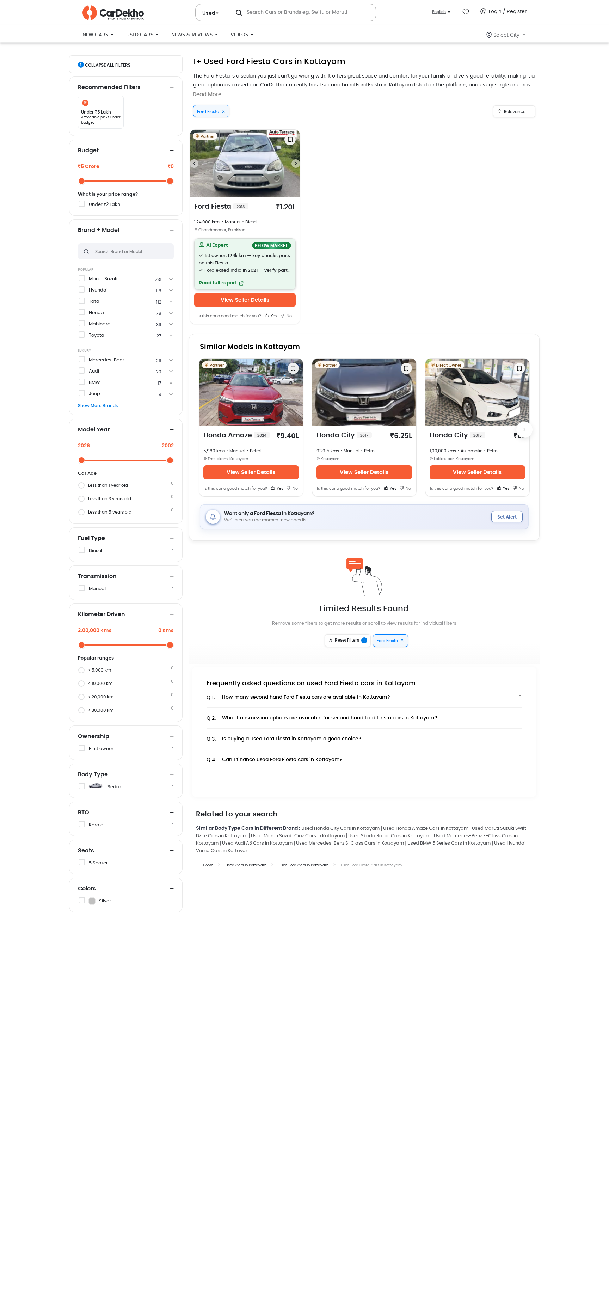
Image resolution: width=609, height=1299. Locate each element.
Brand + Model (98, 230)
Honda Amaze (234, 435)
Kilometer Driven (101, 614)
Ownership (93, 736)
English (439, 12)
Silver (105, 901)
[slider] (81, 181)
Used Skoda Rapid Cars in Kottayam (389, 836)
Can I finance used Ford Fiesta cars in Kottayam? (275, 759)
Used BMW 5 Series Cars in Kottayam (449, 843)
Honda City (342, 435)
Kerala (96, 825)
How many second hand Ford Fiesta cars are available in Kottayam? (298, 697)
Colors (87, 888)
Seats (86, 850)
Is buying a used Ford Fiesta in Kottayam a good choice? (284, 739)
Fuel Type (91, 538)
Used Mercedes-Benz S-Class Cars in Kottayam (350, 843)
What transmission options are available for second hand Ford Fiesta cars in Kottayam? (322, 718)
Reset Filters (350, 640)
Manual (97, 589)
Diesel (95, 551)
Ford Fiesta (219, 206)
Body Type (93, 774)
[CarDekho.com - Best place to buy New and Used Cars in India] (113, 12)
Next (295, 163)
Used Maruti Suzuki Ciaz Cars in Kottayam (298, 836)
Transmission (97, 576)
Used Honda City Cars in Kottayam (340, 828)
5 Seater (98, 863)
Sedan (114, 787)
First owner (101, 749)
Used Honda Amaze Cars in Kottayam (425, 828)
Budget (88, 150)
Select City (506, 35)
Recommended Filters (109, 87)
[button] (245, 264)
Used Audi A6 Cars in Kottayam (257, 843)
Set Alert (507, 517)
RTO (83, 812)
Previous (194, 163)
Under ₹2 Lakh (104, 204)
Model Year (94, 430)
